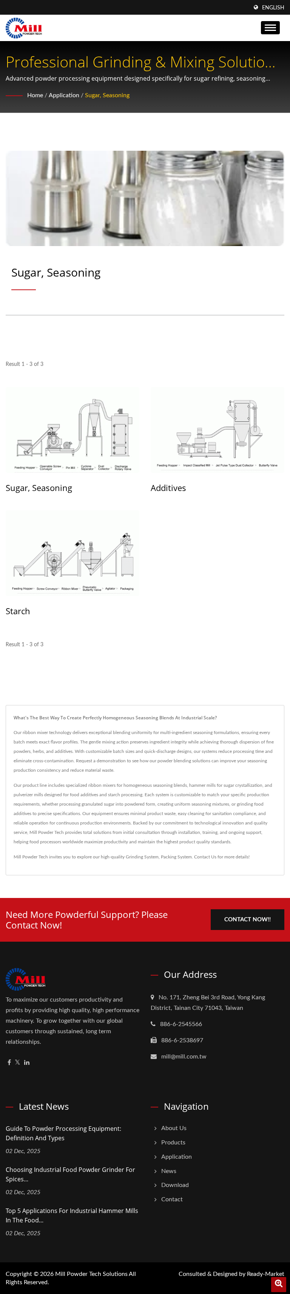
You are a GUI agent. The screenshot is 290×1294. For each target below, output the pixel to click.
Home (35, 95)
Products (173, 1143)
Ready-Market (265, 1274)
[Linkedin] (26, 1062)
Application (64, 95)
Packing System (176, 857)
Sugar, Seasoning (107, 95)
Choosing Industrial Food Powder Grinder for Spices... (70, 1174)
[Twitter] (17, 1062)
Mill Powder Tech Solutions (91, 1274)
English (273, 8)
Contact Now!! (247, 919)
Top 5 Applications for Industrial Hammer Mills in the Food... (72, 1215)
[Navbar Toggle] (270, 27)
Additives (168, 487)
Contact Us (205, 857)
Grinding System (142, 857)
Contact (172, 1199)
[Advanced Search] (278, 1284)
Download (175, 1185)
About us (174, 1128)
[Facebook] (9, 1062)
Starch (18, 610)
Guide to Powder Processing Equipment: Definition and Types (63, 1133)
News (168, 1171)
